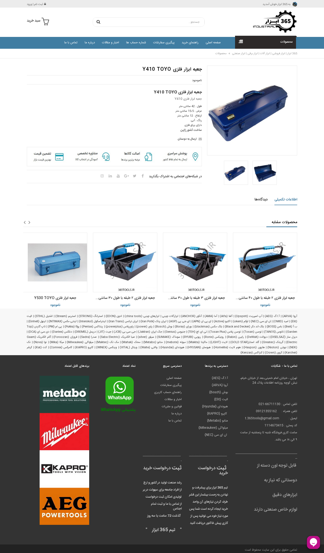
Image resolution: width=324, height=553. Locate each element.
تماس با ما (71, 42)
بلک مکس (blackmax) (208, 326)
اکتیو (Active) (222, 321)
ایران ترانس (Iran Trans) (123, 321)
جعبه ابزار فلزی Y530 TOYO (55, 298)
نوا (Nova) (40, 342)
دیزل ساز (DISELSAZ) (283, 337)
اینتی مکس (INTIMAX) (62, 321)
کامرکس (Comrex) (61, 347)
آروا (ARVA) (289, 316)
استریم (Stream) (65, 316)
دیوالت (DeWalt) (257, 337)
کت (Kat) (41, 347)
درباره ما (90, 42)
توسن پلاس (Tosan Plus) (225, 331)
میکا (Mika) (57, 342)
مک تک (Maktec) (107, 342)
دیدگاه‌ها (261, 200)
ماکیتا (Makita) (197, 342)
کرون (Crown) (273, 352)
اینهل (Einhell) (37, 321)
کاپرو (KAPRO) (84, 347)
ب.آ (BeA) (290, 326)
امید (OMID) (280, 321)
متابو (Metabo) (153, 342)
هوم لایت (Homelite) (227, 347)
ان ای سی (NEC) (261, 321)
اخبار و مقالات (110, 42)
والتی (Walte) (149, 347)
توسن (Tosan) (252, 331)
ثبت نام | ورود (35, 4)
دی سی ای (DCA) (38, 331)
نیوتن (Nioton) (277, 347)
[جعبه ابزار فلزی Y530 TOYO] (55, 262)
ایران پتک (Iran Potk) (153, 321)
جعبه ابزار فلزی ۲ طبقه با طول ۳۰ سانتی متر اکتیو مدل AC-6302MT (124, 298)
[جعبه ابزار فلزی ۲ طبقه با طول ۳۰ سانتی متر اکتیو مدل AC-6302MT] (125, 262)
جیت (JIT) (104, 331)
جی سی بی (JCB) (125, 331)
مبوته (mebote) (176, 342)
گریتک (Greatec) (272, 342)
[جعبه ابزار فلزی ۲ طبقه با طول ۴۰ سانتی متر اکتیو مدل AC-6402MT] (265, 262)
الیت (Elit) (221, 399)
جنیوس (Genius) (174, 331)
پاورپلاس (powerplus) (120, 326)
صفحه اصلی (213, 42)
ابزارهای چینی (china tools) (142, 316)
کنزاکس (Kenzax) (251, 352)
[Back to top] (5, 544)
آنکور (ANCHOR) (191, 316)
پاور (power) (144, 326)
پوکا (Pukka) (72, 326)
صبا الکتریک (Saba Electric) (117, 337)
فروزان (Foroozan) (65, 337)
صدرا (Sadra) (88, 337)
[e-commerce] (273, 21)
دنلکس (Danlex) (62, 331)
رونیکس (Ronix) (214, 337)
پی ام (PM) (55, 326)
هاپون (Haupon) (254, 347)
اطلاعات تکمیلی (285, 200)
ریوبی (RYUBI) (192, 337)
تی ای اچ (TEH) (197, 331)
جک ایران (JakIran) (150, 331)
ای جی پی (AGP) (179, 321)
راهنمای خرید (190, 42)
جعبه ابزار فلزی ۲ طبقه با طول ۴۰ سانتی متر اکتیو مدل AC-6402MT (264, 298)
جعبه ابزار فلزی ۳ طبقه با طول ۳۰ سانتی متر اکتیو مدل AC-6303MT (194, 298)
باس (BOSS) (274, 326)
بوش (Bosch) (163, 326)
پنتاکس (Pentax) (92, 326)
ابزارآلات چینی (170, 316)
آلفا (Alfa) (226, 316)
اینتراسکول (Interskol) (92, 321)
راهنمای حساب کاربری (168, 392)
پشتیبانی (118, 410)
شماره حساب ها (136, 42)
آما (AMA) (210, 316)
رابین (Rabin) (235, 337)
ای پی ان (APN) (201, 321)
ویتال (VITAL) (129, 347)
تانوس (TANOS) (274, 331)
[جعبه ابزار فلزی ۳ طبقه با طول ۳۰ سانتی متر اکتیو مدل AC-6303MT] (195, 262)
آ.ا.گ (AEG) (272, 316)
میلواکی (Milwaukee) (80, 342)
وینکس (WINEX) (106, 347)
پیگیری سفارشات (164, 42)
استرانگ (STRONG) (91, 316)
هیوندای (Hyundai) (172, 347)
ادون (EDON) (114, 316)
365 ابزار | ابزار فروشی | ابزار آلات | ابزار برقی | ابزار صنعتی (264, 53)
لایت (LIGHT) (219, 342)
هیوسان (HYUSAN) (199, 347)
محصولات (221, 53)
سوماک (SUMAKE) (168, 337)
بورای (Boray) (183, 326)
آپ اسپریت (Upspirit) (248, 316)
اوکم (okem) (240, 321)
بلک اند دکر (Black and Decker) (244, 326)
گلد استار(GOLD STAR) (244, 342)
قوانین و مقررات (172, 406)
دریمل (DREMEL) (85, 331)
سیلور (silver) (146, 337)
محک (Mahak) (130, 342)
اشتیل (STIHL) (44, 316)
